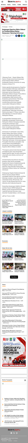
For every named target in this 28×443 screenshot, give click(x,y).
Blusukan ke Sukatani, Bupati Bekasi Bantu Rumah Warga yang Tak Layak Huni (13, 315)
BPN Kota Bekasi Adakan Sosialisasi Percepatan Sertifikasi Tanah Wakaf (20, 222)
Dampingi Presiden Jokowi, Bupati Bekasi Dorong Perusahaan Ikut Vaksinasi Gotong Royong (13, 327)
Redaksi (10, 440)
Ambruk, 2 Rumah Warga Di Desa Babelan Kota (13, 290)
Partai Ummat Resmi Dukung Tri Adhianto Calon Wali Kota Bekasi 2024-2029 (20, 234)
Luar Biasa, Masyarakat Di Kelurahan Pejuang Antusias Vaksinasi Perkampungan (13, 320)
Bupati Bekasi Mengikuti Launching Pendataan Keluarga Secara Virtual (11, 331)
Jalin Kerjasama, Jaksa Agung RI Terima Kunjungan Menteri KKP (14, 421)
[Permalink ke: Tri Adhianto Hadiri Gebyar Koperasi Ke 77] (7, 228)
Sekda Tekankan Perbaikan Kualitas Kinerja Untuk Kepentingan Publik (20, 202)
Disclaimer (4, 440)
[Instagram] (17, 433)
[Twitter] (14, 433)
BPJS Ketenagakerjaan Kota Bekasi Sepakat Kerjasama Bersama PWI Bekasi (7, 222)
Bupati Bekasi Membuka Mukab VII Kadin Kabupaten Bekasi (14, 410)
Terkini (3, 36)
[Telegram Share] (22, 36)
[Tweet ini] (19, 36)
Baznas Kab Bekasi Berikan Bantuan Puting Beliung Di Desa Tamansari (14, 405)
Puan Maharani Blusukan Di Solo (11, 300)
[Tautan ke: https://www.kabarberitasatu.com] (25, 380)
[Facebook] (11, 433)
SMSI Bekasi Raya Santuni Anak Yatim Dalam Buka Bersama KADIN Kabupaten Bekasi (13, 306)
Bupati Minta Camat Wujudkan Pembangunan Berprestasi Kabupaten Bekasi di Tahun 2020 (7, 203)
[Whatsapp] (24, 36)
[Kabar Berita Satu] (14, 1)
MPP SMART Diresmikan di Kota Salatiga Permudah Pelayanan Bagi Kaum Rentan (14, 416)
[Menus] (2, 1)
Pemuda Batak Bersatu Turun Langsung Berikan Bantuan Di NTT (12, 297)
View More (14, 277)
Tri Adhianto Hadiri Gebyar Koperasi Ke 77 (7, 234)
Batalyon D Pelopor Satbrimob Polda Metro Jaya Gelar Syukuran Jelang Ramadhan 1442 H (15, 399)
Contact (15, 440)
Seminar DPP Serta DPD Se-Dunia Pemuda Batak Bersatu (13, 293)
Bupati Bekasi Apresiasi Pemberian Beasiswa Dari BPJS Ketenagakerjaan (12, 310)
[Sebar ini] (16, 36)
